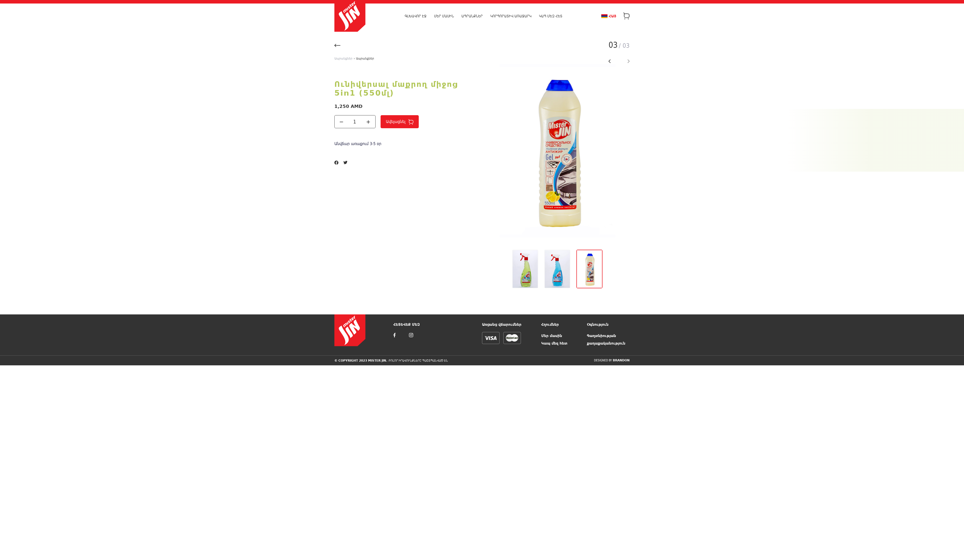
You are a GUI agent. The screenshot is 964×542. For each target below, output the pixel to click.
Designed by (612, 360)
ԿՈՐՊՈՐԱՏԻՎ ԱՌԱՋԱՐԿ (510, 16)
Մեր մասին (444, 16)
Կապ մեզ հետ (550, 16)
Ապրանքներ (472, 16)
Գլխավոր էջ (416, 16)
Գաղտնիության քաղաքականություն (606, 339)
